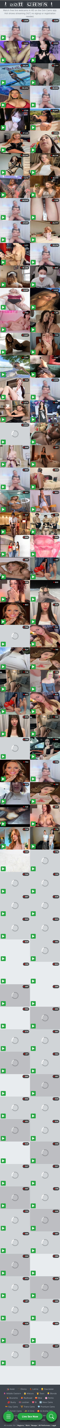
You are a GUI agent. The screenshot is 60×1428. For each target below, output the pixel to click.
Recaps (34, 1425)
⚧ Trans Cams (28, 1406)
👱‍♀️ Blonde (52, 1393)
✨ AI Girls (29, 1411)
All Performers (44, 1425)
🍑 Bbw (38, 1398)
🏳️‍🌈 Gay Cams (11, 1406)
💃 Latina (33, 1389)
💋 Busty (11, 1402)
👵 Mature (29, 1393)
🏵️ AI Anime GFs (45, 1411)
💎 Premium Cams (46, 1406)
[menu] (8, 1416)
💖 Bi (34, 1402)
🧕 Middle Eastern (12, 1393)
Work (28, 1425)
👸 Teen (40, 1393)
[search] (51, 1416)
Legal (54, 1425)
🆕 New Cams (46, 1402)
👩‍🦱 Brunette (12, 1398)
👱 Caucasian (47, 1389)
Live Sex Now (30, 1416)
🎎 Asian (10, 1389)
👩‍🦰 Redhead (26, 1398)
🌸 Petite (49, 1398)
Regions (20, 1425)
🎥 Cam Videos (46, 1415)
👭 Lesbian (24, 1402)
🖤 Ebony (22, 1389)
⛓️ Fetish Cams (14, 1411)
